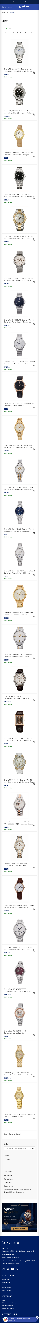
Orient (8, 1159)
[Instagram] (3, 1269)
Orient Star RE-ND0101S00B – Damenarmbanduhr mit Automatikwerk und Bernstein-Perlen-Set (19, 1032)
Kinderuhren (8, 1182)
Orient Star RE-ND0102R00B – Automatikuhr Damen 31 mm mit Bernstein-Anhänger (17, 990)
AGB (3, 1300)
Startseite (5, 13)
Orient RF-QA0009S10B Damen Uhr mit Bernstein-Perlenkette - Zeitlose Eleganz (18, 446)
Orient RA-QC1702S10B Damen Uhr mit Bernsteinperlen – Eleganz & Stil (19, 363)
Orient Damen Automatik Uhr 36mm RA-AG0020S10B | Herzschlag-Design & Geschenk (19, 823)
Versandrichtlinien (7, 1305)
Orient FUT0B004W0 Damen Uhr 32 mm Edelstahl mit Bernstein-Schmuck (19, 237)
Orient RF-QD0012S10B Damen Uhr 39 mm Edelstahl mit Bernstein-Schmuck (19, 948)
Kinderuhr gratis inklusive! (20, 2)
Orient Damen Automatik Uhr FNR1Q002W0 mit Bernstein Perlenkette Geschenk (15, 865)
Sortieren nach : (10, 33)
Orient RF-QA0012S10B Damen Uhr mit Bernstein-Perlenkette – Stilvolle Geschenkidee (19, 572)
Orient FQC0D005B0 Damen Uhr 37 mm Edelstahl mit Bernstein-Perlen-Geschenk (18, 112)
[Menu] (28, 7)
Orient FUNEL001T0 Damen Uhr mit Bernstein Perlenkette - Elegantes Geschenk (18, 739)
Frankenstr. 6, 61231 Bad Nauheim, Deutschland (18, 1251)
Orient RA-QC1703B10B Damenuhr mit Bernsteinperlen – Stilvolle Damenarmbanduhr (19, 405)
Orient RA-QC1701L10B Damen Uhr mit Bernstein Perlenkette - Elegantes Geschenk (19, 321)
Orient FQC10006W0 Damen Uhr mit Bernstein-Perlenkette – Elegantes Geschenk (18, 154)
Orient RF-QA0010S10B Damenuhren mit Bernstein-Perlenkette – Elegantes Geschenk (19, 488)
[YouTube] (12, 1269)
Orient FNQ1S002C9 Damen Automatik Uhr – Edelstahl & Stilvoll (19, 1116)
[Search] (16, 7)
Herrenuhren (8, 1175)
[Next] (36, 2)
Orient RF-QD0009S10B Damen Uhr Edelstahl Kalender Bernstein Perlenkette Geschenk (18, 614)
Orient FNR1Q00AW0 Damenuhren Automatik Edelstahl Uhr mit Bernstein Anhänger (19, 70)
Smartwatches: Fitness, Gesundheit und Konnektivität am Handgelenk (17, 1191)
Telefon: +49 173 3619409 (10, 1257)
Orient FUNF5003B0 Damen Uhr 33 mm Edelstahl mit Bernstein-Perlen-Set (19, 196)
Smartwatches (6, 1290)
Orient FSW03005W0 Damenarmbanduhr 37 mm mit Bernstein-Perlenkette (16, 697)
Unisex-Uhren (8, 1186)
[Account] (19, 7)
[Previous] (2, 2)
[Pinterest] (8, 1269)
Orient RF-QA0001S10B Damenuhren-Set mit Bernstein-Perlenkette (19, 906)
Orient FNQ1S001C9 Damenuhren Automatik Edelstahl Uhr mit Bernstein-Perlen (19, 1074)
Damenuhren (8, 1179)
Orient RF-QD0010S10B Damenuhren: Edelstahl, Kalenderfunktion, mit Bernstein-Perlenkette (19, 656)
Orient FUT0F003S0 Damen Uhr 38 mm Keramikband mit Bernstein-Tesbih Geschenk (19, 781)
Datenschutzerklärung (9, 1303)
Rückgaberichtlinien (8, 1308)
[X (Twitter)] (17, 1269)
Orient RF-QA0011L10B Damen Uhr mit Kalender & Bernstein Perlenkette (19, 530)
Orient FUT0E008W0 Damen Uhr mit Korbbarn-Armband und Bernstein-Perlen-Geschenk (18, 279)
